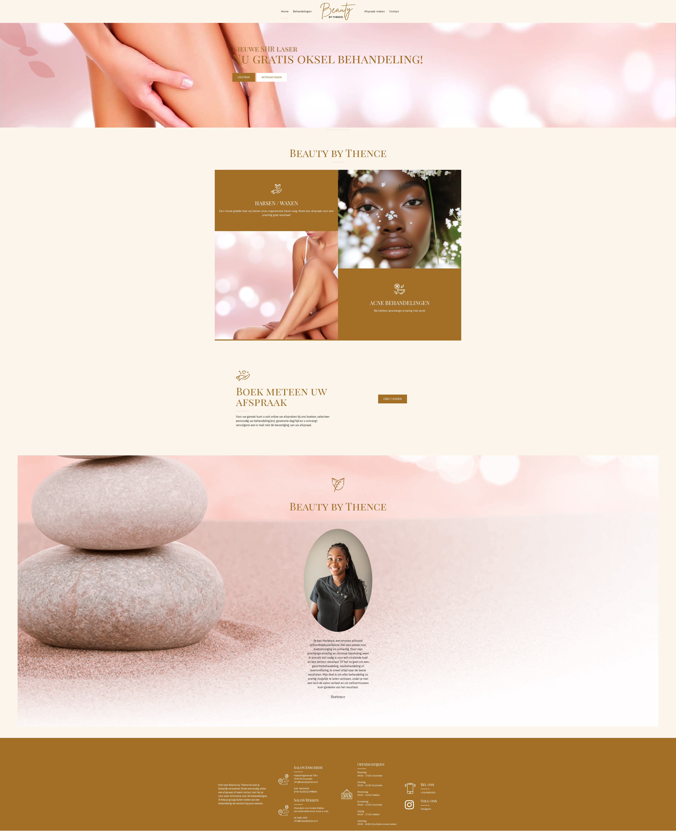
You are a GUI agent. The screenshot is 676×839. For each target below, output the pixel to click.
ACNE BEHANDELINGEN (400, 302)
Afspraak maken (374, 11)
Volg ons (429, 800)
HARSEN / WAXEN (276, 203)
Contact (394, 11)
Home (285, 11)
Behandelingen (302, 11)
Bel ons (427, 784)
